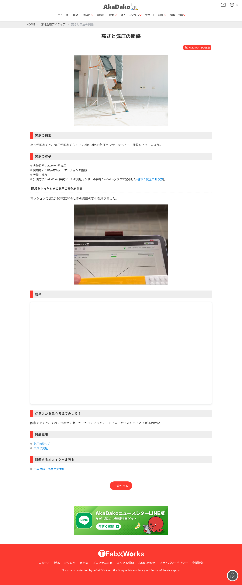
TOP (233, 576)
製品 (75, 15)
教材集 (84, 562)
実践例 (101, 15)
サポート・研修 (154, 15)
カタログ (69, 562)
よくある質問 (125, 562)
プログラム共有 (102, 562)
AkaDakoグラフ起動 (199, 47)
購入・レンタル (129, 15)
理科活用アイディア (53, 24)
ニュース (63, 15)
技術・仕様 (176, 15)
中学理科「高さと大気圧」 (51, 469)
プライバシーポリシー (174, 562)
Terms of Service (161, 570)
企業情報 (198, 562)
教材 (111, 15)
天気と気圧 (41, 448)
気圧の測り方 (42, 444)
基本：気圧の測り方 (150, 179)
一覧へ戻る (121, 486)
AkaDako (121, 6)
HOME (30, 24)
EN (236, 5)
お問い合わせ (223, 5)
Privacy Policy (136, 570)
